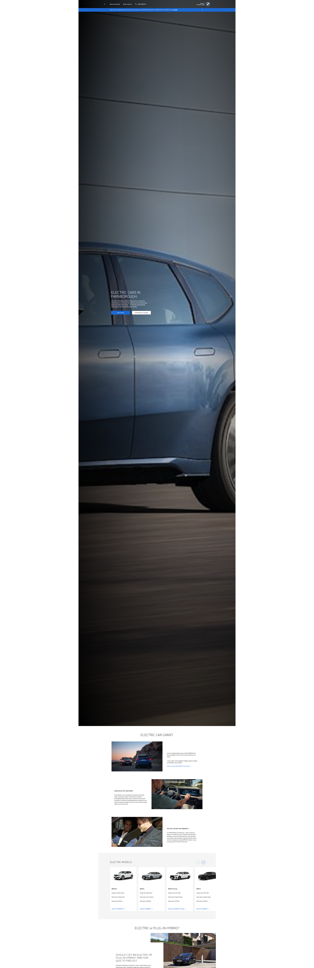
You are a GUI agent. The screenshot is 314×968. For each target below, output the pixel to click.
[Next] (203, 862)
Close (202, 10)
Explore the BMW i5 (145, 909)
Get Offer (175, 9)
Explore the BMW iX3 (118, 909)
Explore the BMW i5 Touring (176, 909)
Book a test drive (115, 4)
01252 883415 (142, 4)
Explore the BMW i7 (202, 909)
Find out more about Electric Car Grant (178, 766)
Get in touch (120, 312)
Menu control (105, 4)
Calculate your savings (141, 312)
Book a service (127, 4)
